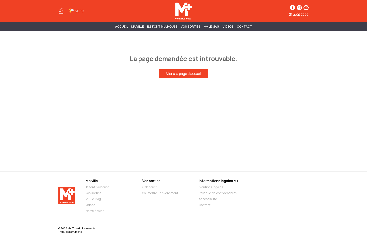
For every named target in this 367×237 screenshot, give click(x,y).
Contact (244, 26)
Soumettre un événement (160, 193)
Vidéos (228, 26)
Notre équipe (95, 211)
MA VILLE (137, 26)
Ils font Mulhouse (98, 187)
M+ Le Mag (211, 26)
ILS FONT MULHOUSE (162, 26)
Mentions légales (211, 187)
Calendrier (149, 187)
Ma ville (92, 180)
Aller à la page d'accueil (183, 73)
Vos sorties (190, 26)
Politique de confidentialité (218, 193)
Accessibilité (208, 199)
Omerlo (77, 232)
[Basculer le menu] (61, 11)
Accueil (121, 26)
